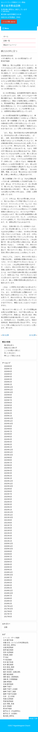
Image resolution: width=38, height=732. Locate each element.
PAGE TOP (33, 718)
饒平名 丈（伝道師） (10, 713)
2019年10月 (8, 575)
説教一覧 (6, 41)
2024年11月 (8, 421)
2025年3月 (8, 410)
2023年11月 (8, 452)
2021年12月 (8, 512)
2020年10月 (8, 549)
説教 (5, 627)
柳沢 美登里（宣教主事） (12, 672)
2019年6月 (8, 580)
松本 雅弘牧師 (8, 664)
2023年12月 (8, 450)
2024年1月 (8, 447)
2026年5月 (8, 374)
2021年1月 (8, 541)
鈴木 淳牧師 (7, 706)
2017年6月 (8, 616)
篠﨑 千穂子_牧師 (9, 691)
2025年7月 (8, 400)
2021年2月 (8, 538)
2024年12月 (8, 418)
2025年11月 (8, 390)
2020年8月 (8, 554)
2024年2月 (8, 444)
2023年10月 (8, 455)
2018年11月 (8, 590)
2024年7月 (8, 431)
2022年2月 (8, 507)
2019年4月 (8, 585)
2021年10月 (8, 517)
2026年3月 (8, 379)
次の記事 (32, 335)
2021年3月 (8, 536)
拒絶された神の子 (10, 348)
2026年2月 (8, 382)
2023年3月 (8, 473)
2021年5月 (8, 530)
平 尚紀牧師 (7, 660)
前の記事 (5, 335)
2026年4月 (8, 376)
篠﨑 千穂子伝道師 (10, 694)
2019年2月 (8, 588)
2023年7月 (8, 463)
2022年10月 (8, 486)
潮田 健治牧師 (8, 674)
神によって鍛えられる (12, 355)
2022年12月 (8, 481)
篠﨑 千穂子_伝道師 (10, 689)
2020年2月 (8, 569)
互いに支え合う (10, 353)
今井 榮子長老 (8, 640)
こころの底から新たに (12, 350)
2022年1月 (8, 510)
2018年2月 (8, 603)
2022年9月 (8, 489)
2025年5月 (8, 405)
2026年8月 (8, 366)
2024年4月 (8, 439)
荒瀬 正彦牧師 (8, 699)
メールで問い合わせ (9, 22)
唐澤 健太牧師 (8, 650)
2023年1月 (8, 478)
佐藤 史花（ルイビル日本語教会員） (16, 642)
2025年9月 (8, 395)
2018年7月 (8, 596)
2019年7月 (8, 577)
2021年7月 (8, 525)
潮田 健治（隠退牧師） (11, 677)
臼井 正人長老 (8, 696)
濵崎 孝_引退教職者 (10, 679)
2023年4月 (8, 470)
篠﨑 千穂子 (7, 686)
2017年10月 (8, 609)
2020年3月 (8, 567)
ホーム (5, 36)
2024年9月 (8, 426)
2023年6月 (8, 465)
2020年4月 (8, 564)
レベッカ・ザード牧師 (11, 638)
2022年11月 (8, 483)
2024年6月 (8, 434)
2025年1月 (8, 416)
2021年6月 (8, 528)
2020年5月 (8, 562)
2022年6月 (8, 497)
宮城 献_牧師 (8, 655)
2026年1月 (8, 384)
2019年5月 (8, 583)
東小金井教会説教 (10, 5)
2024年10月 (8, 423)
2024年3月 (8, 442)
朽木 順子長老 (8, 662)
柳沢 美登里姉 (8, 669)
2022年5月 (8, 499)
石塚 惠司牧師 (8, 684)
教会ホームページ (9, 45)
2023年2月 (8, 476)
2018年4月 (8, 601)
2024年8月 (8, 429)
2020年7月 (8, 556)
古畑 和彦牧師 (8, 647)
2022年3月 (8, 504)
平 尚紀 (5, 657)
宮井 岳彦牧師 (8, 652)
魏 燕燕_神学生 (8, 716)
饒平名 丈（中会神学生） (12, 711)
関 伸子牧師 (7, 708)
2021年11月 (8, 515)
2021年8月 (8, 523)
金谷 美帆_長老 (8, 704)
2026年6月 (8, 371)
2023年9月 (8, 457)
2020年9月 (8, 551)
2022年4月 (8, 502)
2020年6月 (8, 559)
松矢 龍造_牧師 (8, 667)
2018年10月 (8, 593)
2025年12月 (8, 387)
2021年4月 (8, 533)
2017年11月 (8, 606)
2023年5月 (8, 468)
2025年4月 (8, 408)
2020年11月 (8, 546)
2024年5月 (8, 436)
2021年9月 (8, 520)
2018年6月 (8, 598)
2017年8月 (8, 611)
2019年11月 (8, 572)
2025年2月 (8, 413)
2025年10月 (8, 392)
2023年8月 (8, 460)
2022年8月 (8, 491)
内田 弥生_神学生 (9, 645)
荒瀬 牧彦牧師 (8, 701)
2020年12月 (8, 543)
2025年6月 (8, 403)
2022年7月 (8, 494)
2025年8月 (8, 397)
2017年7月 (8, 614)
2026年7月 (8, 369)
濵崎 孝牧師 (7, 682)
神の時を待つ (9, 345)
